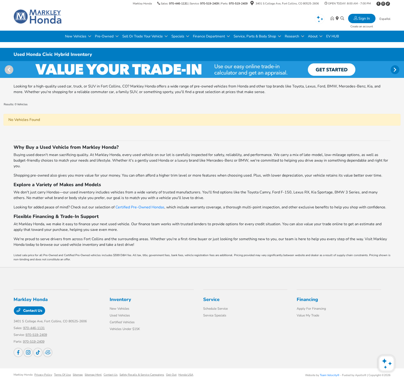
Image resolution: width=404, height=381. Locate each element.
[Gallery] (202, 69)
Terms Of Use (62, 375)
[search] (342, 19)
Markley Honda (23, 375)
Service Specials (214, 315)
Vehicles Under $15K (125, 329)
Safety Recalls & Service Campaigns (141, 375)
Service (211, 299)
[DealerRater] (47, 352)
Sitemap (78, 375)
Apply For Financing (311, 308)
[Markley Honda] (38, 18)
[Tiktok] (388, 4)
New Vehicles (119, 308)
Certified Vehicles (122, 322)
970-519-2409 (209, 3)
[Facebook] (378, 4)
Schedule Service (215, 308)
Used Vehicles (120, 315)
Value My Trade (308, 315)
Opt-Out (171, 375)
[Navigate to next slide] (400, 69)
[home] (333, 19)
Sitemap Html (93, 375)
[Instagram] (383, 4)
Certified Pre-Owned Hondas (139, 207)
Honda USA (185, 375)
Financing (307, 299)
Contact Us (32, 310)
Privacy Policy (43, 375)
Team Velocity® (329, 375)
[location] (252, 4)
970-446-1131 (178, 3)
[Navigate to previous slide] (3, 69)
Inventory (120, 299)
